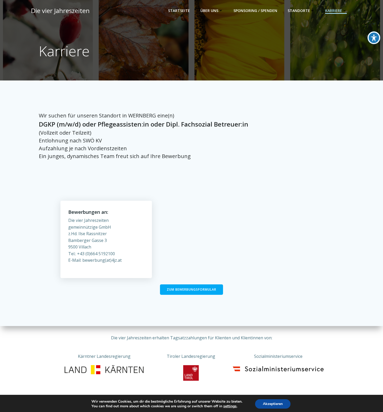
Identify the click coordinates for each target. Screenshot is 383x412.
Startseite (179, 10)
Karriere (333, 10)
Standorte (299, 10)
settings (230, 406)
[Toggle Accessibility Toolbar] (374, 38)
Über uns (209, 10)
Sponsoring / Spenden (255, 10)
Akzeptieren (273, 403)
